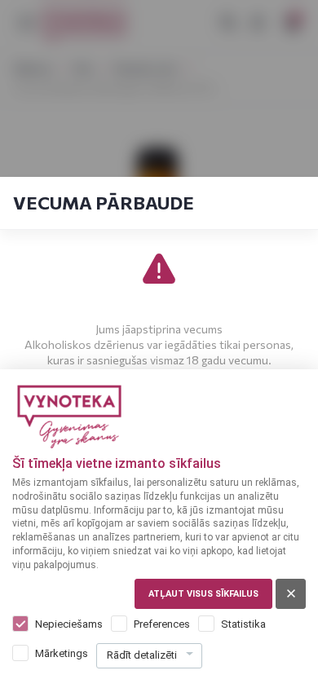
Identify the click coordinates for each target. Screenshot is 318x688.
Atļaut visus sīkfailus (203, 594)
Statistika (243, 624)
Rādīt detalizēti (142, 655)
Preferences (162, 624)
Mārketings (61, 653)
